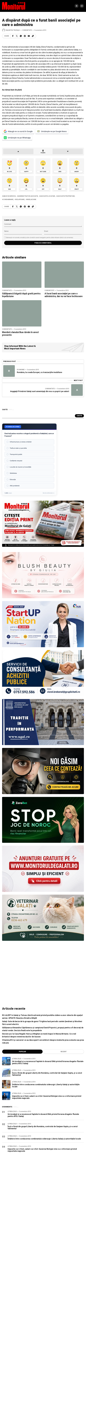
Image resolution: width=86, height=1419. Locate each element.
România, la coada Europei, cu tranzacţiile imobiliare (39, 372)
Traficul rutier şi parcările (18, 448)
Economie (21, 369)
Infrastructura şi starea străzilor (21, 442)
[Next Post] (77, 390)
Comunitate (27, 30)
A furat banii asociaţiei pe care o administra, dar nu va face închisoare (64, 295)
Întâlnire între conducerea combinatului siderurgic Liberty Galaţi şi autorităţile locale (45, 1085)
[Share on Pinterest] (25, 36)
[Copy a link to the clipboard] (33, 36)
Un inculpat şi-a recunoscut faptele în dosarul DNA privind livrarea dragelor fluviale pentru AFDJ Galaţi (47, 1062)
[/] (76, 6)
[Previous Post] (9, 371)
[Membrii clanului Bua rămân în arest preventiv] (21, 313)
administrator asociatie (28, 196)
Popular (22, 1051)
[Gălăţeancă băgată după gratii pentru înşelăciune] (21, 275)
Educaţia (13, 479)
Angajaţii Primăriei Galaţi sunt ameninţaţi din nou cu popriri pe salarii (39, 391)
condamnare (8, 199)
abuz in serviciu (9, 196)
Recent (64, 1051)
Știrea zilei (16, 1058)
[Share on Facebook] (13, 36)
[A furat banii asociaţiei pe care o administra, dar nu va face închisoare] (64, 275)
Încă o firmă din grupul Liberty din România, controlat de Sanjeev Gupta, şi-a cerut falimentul (47, 1074)
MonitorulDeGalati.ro (48, 493)
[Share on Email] (29, 36)
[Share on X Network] (17, 36)
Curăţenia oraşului (16, 461)
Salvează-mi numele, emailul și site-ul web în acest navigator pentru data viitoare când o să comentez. (39, 237)
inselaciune (31, 199)
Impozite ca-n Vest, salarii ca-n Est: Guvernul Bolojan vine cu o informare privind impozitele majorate (46, 1097)
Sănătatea (13, 473)
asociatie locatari (47, 196)
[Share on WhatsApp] (21, 36)
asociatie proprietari (66, 196)
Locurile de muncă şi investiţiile (20, 467)
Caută (79, 415)
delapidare (20, 199)
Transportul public (16, 454)
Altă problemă (14, 486)
